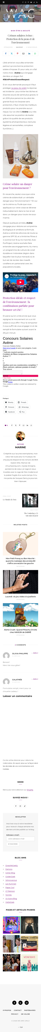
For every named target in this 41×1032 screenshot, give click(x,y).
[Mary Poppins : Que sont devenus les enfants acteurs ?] (11, 944)
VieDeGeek (9, 902)
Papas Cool (9, 887)
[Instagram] (27, 1003)
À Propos (7, 1010)
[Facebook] (6, 53)
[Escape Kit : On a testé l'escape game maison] (29, 944)
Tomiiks (8, 895)
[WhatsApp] (35, 53)
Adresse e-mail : (13, 835)
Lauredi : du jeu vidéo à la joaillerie (20, 597)
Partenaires (29, 1010)
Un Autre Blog (11, 899)
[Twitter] (12, 53)
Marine (19, 47)
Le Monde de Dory (10, 499)
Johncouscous (11, 880)
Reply (35, 653)
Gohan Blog (10, 873)
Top (21, 1027)
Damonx (8, 869)
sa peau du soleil (18, 88)
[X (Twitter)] (20, 1003)
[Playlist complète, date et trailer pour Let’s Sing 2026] (11, 925)
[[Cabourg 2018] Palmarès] (11, 963)
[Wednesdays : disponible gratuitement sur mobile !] (29, 963)
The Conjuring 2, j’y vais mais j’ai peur (31, 514)
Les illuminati (10, 884)
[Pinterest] (18, 53)
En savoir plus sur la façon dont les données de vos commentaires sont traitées (20, 766)
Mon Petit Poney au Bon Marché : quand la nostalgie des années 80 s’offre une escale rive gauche (20, 560)
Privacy (14, 1014)
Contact (18, 1010)
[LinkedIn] (29, 53)
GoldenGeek (10, 877)
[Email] (23, 53)
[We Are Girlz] (20, 13)
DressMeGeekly (11, 865)
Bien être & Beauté (20, 31)
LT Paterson (10, 891)
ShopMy (30, 790)
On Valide (25, 1014)
